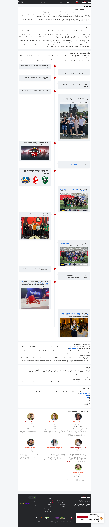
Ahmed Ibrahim (31, 422)
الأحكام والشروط (61, 502)
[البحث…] (22, 2)
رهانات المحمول (47, 2)
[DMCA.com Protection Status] (47, 518)
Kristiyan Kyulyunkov (78, 448)
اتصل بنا (63, 506)
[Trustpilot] (68, 518)
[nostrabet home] (85, 497)
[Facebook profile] (88, 505)
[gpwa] (62, 518)
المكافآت (72, 2)
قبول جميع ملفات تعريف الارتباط (82, 517)
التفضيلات (82, 519)
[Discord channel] (75, 505)
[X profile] (86, 505)
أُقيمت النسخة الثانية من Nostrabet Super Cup (71, 243)
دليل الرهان (41, 2)
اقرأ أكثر (21, 434)
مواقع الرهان (67, 2)
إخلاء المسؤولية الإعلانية (74, 348)
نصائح (53, 2)
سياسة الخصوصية (61, 504)
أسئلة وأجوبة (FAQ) (61, 500)
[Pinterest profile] (83, 505)
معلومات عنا (62, 498)
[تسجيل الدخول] (19, 2)
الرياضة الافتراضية (33, 2)
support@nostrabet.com (31, 506)
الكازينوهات (61, 2)
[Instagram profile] (80, 505)
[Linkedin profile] (78, 505)
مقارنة (56, 2)
